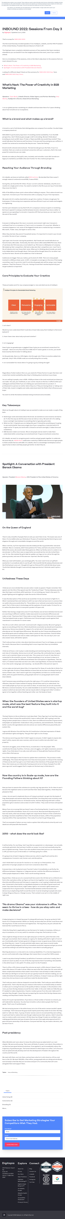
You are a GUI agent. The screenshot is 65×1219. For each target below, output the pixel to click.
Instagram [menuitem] (32, 1179)
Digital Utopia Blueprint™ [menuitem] (22, 1185)
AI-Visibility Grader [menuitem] (21, 1189)
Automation (7, 1101)
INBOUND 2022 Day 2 (12, 74)
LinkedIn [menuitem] (31, 1174)
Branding (6, 1104)
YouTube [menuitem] (31, 1182)
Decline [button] (54, 12)
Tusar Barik (13, 96)
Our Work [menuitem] (20, 1174)
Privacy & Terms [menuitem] (23, 1202)
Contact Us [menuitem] (32, 1171)
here (21, 74)
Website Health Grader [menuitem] (22, 1194)
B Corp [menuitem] (20, 1171)
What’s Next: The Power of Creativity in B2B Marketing (22, 65)
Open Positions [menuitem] (22, 1176)
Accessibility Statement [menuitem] (21, 1198)
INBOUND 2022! (19, 39)
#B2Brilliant (18, 440)
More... (4, 1108)
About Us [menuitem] (20, 1168)
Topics (7, 1090)
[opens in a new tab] (57, 1179)
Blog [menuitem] (30, 1168)
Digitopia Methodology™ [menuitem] (22, 1180)
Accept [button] (47, 12)
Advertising (7, 1097)
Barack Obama (21, 477)
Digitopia (7, 32)
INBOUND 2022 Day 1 (46, 72)
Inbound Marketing (12, 1072)
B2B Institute (33, 177)
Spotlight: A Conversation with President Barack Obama (23, 67)
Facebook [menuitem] (32, 1176)
